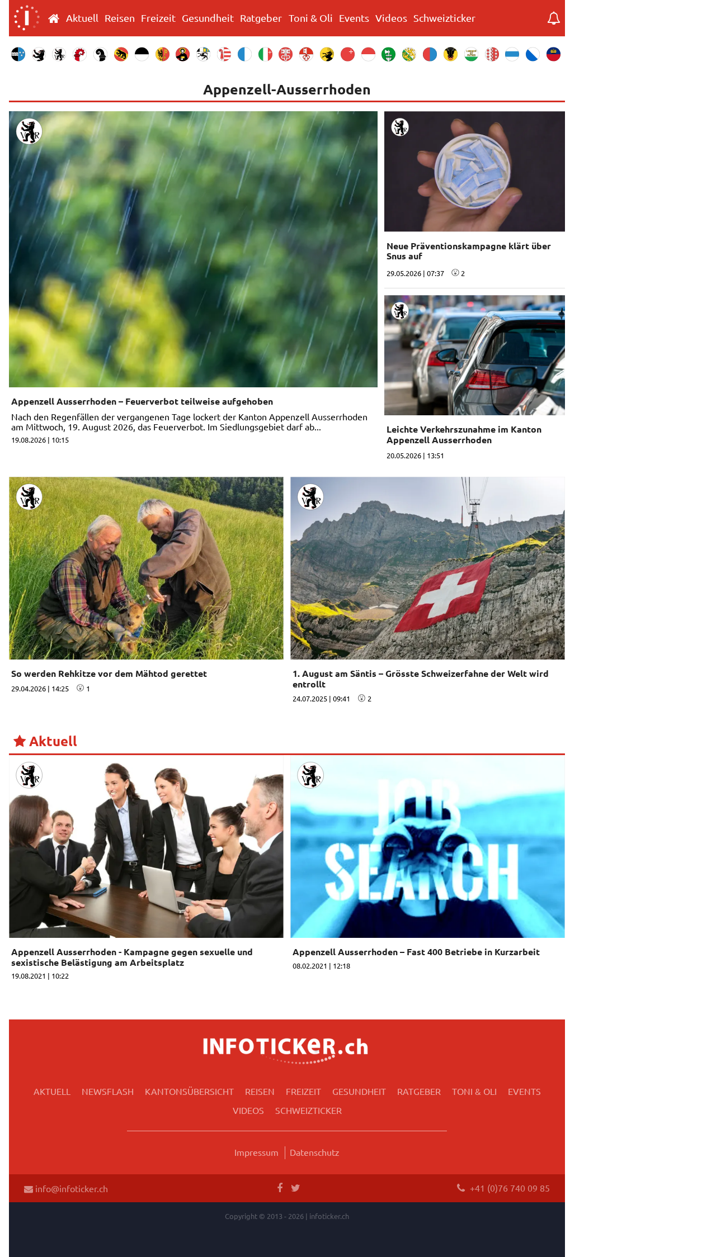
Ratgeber (261, 17)
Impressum (256, 1152)
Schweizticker (444, 17)
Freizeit (158, 17)
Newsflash (108, 1091)
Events (354, 17)
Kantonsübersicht (189, 1091)
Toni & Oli (311, 17)
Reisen (120, 17)
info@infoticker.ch (70, 1188)
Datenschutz (315, 1152)
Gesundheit (208, 17)
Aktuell (82, 17)
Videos (391, 17)
